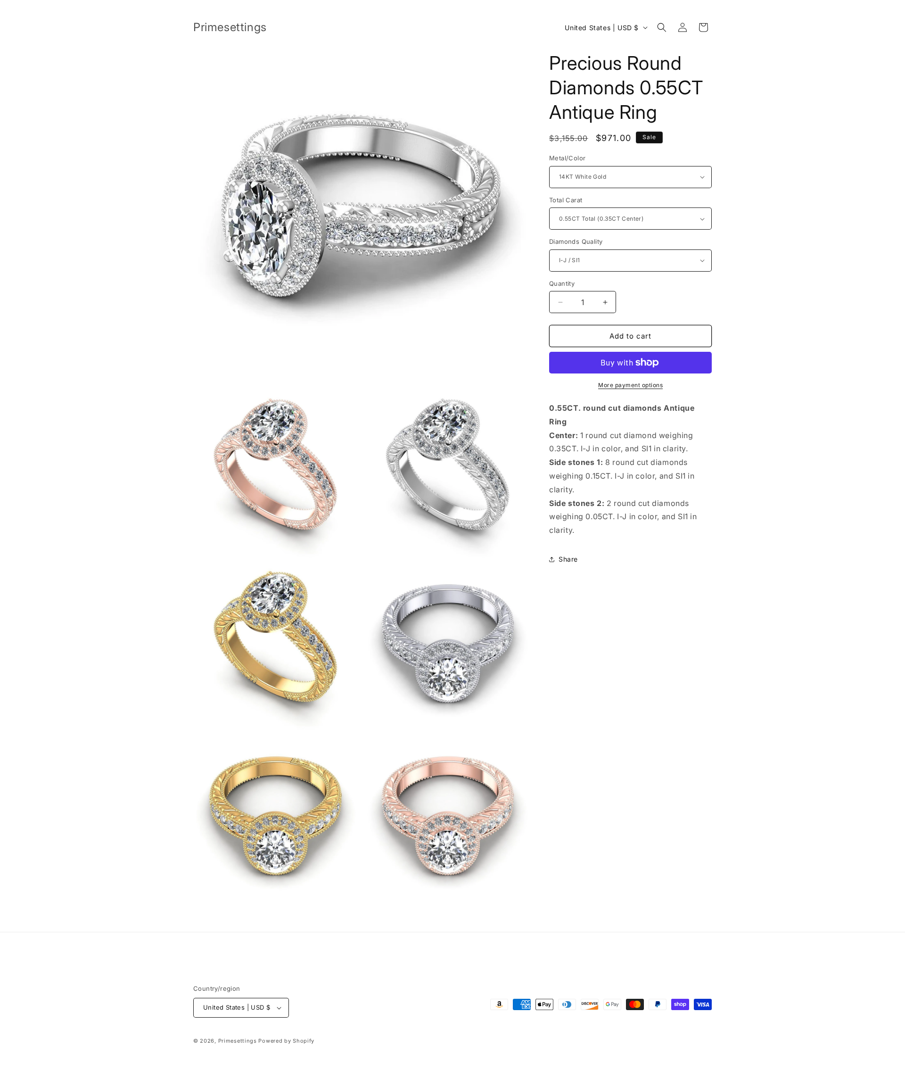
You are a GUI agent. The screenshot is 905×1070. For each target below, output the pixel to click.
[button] (661, 27)
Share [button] (568, 559)
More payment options (630, 385)
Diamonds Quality (575, 241)
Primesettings (237, 1040)
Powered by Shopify (286, 1040)
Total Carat (565, 200)
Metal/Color (567, 158)
